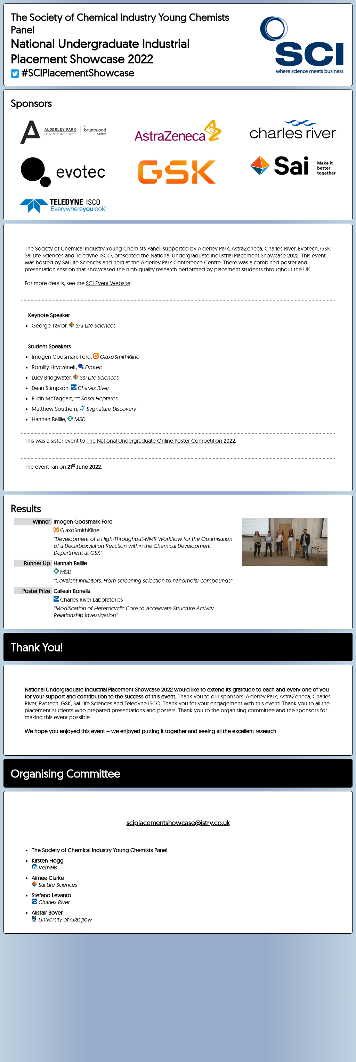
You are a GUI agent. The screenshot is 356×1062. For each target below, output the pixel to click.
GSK (325, 248)
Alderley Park (213, 248)
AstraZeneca (247, 248)
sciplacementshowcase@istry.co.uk (178, 822)
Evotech (308, 248)
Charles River (280, 248)
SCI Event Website (108, 283)
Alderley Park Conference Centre (181, 262)
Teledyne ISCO (94, 255)
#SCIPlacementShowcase (76, 72)
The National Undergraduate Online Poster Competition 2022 (161, 440)
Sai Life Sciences (44, 255)
